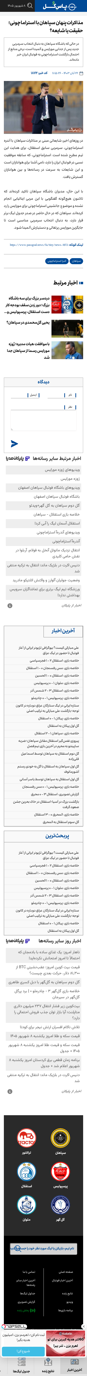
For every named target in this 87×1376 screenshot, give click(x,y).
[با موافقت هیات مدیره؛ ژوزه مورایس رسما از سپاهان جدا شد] (67, 350)
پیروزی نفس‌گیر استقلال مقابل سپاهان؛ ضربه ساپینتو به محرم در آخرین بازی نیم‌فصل (48, 744)
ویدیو (69, 1302)
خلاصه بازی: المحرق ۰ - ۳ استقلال (56, 815)
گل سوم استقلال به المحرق (61, 822)
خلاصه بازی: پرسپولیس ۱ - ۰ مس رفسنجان (50, 787)
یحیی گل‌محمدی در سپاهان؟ (28, 323)
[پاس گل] (60, 6)
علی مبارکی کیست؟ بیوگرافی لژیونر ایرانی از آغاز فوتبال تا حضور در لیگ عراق (49, 651)
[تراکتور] (26, 1138)
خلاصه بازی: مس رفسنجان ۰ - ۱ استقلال (52, 668)
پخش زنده (23, 1311)
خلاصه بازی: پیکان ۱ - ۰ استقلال (58, 718)
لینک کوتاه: (76, 245)
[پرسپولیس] (60, 1171)
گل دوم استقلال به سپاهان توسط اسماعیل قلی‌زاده (50, 756)
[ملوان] (26, 1205)
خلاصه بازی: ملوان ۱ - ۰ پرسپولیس (56, 683)
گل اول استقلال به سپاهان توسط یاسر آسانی (49, 779)
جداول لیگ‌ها (27, 1294)
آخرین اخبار (63, 631)
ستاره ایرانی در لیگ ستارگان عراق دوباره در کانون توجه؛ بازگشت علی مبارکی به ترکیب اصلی (47, 708)
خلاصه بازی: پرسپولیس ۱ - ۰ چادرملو (55, 698)
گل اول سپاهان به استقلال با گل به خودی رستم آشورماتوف (48, 769)
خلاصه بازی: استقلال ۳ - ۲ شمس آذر (54, 691)
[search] (29, 6)
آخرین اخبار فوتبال (62, 1281)
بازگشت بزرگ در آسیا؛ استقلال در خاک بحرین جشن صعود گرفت (46, 805)
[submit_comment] (14, 444)
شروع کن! (23, 1351)
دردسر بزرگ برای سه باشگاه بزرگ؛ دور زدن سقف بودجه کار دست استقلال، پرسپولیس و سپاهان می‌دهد (28, 306)
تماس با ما (29, 1272)
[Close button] (83, 1326)
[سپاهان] (60, 1138)
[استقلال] (26, 1171)
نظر (70, 407)
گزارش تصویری (26, 1302)
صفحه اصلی (66, 1272)
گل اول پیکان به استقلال (63, 726)
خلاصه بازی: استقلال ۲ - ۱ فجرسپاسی (54, 661)
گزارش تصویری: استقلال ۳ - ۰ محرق (55, 794)
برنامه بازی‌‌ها (65, 1311)
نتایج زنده (67, 1294)
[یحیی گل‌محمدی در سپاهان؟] (67, 329)
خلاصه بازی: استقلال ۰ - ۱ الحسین (57, 676)
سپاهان (76, 261)
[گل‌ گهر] (60, 1205)
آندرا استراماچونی (57, 261)
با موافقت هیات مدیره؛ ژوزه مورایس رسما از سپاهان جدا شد (28, 351)
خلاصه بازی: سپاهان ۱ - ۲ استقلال (57, 733)
